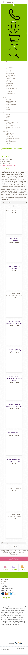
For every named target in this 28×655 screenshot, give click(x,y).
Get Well (8, 82)
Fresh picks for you (14, 553)
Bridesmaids (9, 135)
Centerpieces (9, 136)
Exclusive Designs (11, 101)
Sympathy (7, 168)
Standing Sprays (10, 125)
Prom (7, 87)
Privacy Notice (13, 648)
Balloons (8, 99)
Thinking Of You (10, 93)
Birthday (8, 70)
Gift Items (8, 103)
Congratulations (10, 75)
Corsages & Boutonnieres (13, 140)
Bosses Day (9, 72)
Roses (7, 107)
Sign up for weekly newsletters (14, 559)
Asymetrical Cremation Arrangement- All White (14, 322)
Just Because (9, 85)
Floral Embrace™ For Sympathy (14, 267)
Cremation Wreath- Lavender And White (14, 433)
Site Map (4, 649)
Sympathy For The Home (13, 127)
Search (14, 8)
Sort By (3, 206)
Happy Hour (9, 83)
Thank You (9, 92)
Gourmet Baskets (11, 104)
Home (2, 168)
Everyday (8, 77)
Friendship (9, 80)
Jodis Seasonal (8, 2)
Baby (7, 69)
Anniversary (9, 67)
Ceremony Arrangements (13, 138)
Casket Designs (10, 124)
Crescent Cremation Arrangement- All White (14, 405)
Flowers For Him (10, 78)
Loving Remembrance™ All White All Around (14, 460)
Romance (8, 90)
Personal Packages (11, 141)
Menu (2, 65)
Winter (8, 116)
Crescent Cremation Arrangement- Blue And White (14, 378)
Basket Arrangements (12, 122)
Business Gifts (10, 73)
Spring (8, 114)
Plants (7, 106)
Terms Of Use (4, 648)
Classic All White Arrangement (14, 239)
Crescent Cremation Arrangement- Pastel (14, 350)
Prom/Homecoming (11, 88)
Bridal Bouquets (10, 133)
